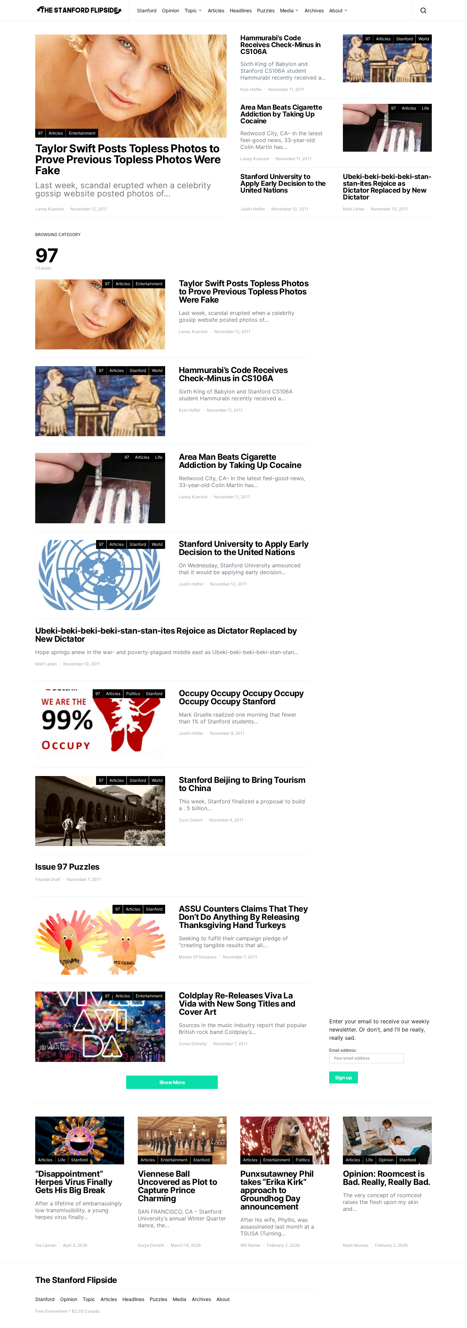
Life (425, 108)
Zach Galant (190, 819)
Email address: (343, 1050)
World (423, 38)
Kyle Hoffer (251, 89)
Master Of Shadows (197, 956)
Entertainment (82, 133)
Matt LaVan (353, 208)
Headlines (241, 10)
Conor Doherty (193, 1043)
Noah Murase (356, 1245)
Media (287, 10)
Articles (216, 10)
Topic (191, 10)
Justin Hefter (252, 208)
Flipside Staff (47, 879)
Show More (172, 1082)
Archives (314, 10)
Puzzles (266, 10)
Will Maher (250, 1245)
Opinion (170, 10)
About (336, 10)
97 (40, 133)
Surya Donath (151, 1245)
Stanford (147, 10)
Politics (133, 693)
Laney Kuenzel (49, 208)
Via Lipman (45, 1245)
